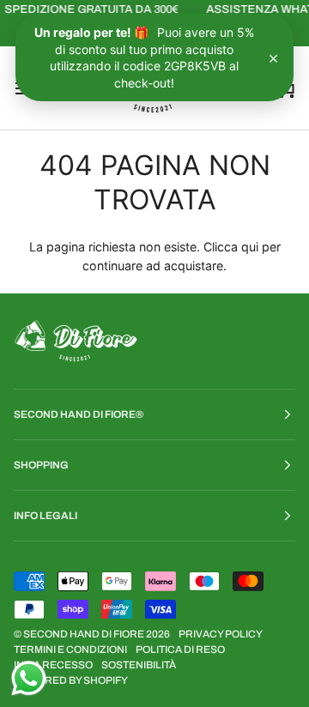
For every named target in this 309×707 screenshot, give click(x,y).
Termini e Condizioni (70, 650)
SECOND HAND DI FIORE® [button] (78, 414)
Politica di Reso (180, 650)
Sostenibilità (138, 665)
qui (249, 246)
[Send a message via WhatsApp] (29, 678)
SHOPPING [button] (41, 465)
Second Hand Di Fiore (84, 634)
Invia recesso (53, 665)
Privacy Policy (221, 634)
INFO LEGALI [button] (45, 516)
